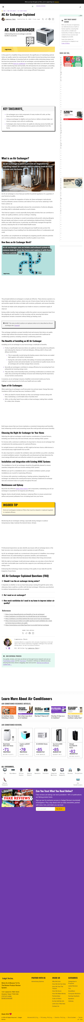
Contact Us (55, 1006)
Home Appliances (11, 11)
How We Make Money (59, 993)
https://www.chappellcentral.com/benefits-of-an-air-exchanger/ (25, 614)
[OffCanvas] (3, 7)
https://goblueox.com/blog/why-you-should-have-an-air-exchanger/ (26, 616)
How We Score (56, 991)
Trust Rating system (9, 661)
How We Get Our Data (59, 984)
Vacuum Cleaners (5, 784)
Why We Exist (56, 981)
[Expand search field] (80, 7)
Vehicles (71, 1001)
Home (4, 11)
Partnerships (56, 996)
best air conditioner (19, 63)
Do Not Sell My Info (58, 1001)
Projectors (78, 773)
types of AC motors (22, 488)
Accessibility (32, 1017)
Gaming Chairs (29, 774)
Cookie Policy (60, 1017)
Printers (46, 773)
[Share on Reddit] (46, 19)
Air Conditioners (22, 11)
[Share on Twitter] (42, 19)
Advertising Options (38, 981)
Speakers (38, 773)
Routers (70, 773)
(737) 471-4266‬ (6, 996)
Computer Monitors (54, 774)
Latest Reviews (73, 986)
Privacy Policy (46, 1017)
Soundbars (13, 773)
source (17, 325)
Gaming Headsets (62, 774)
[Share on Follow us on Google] (53, 19)
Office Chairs (21, 774)
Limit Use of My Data (58, 1003)
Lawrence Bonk (33, 648)
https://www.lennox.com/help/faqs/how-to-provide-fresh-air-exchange (27, 625)
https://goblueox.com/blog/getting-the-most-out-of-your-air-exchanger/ (27, 618)
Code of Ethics (66, 43)
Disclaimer (72, 1017)
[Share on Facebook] (49, 19)
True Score (23, 661)
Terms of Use (80, 1018)
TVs (5, 773)
